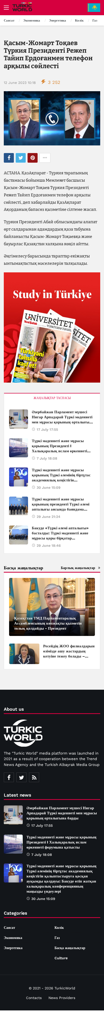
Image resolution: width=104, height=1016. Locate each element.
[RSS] (34, 777)
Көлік (59, 928)
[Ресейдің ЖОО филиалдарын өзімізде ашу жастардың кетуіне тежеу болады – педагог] (24, 654)
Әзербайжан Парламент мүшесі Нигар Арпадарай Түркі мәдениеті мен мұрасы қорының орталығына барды (62, 813)
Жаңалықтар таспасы (52, 398)
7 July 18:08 (47, 458)
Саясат (9, 928)
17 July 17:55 (47, 429)
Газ (57, 938)
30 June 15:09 (49, 487)
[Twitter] (21, 777)
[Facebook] (9, 777)
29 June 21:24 (48, 517)
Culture (61, 958)
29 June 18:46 (49, 545)
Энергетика (13, 948)
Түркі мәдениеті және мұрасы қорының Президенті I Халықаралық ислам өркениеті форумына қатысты (61, 842)
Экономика (13, 938)
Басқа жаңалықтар (70, 948)
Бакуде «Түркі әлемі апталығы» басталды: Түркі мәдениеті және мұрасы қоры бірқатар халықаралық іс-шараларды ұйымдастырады (60, 538)
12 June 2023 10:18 (20, 83)
